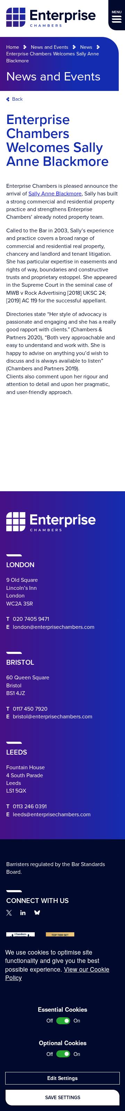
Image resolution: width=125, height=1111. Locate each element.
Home (12, 47)
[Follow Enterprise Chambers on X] (9, 913)
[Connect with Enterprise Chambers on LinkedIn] (23, 912)
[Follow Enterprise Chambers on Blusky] (37, 913)
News (86, 47)
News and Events (49, 47)
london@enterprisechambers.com (53, 627)
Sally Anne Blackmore (55, 193)
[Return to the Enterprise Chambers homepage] (50, 18)
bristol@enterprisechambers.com (52, 716)
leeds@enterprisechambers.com (52, 814)
